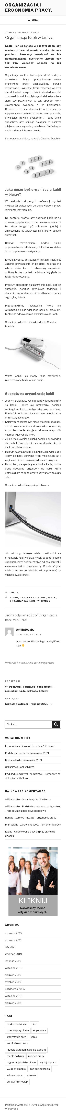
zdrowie (31, 1075)
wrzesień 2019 (13, 968)
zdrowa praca (14, 1075)
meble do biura (15, 1056)
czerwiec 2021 (13, 940)
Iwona (8, 831)
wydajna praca (48, 1062)
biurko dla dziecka (17, 1024)
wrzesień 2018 (13, 996)
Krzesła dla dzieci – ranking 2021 (23, 760)
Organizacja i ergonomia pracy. (28, 8)
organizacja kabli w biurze (30, 601)
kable (52, 597)
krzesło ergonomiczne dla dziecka (26, 1049)
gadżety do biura (33, 597)
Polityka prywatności (16, 1104)
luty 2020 (10, 947)
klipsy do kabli (14, 455)
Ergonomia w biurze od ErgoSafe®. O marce (30, 746)
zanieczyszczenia (40, 1068)
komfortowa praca (17, 1043)
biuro (14, 597)
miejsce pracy (36, 1056)
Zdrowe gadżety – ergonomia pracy (35, 817)
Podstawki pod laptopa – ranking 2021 (27, 753)
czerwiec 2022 (13, 933)
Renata (9, 817)
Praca (14, 593)
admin (35, 32)
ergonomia (39, 1030)
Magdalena (11, 824)
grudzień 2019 (13, 954)
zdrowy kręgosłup (17, 1081)
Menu (34, 19)
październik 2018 (15, 989)
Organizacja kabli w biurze (19, 767)
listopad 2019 (13, 961)
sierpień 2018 (13, 1003)
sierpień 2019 (13, 975)
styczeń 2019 (13, 982)
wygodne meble (16, 1068)
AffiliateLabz (25, 629)
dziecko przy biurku (18, 1030)
